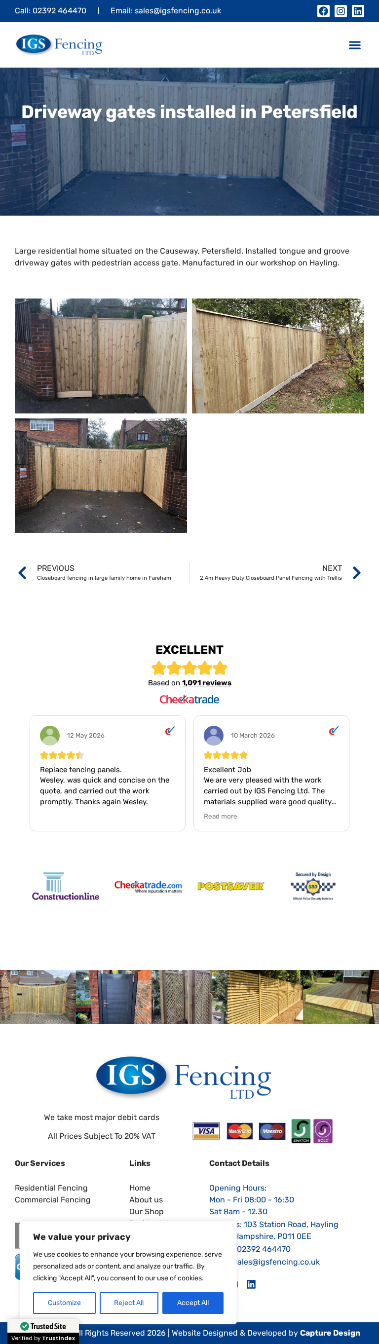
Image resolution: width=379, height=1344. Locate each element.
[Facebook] (323, 11)
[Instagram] (341, 11)
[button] (354, 45)
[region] (128, 1272)
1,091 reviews (206, 682)
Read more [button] (220, 816)
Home (140, 1188)
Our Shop (146, 1211)
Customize (64, 1303)
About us (146, 1199)
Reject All (129, 1303)
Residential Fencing (51, 1188)
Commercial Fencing (53, 1199)
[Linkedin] (358, 11)
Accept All (193, 1303)
